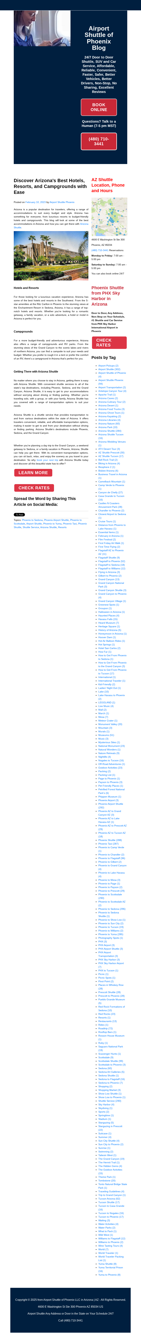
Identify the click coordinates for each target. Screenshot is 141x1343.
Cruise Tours (107, 521)
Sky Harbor (106, 1104)
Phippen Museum (109, 796)
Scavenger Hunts (109, 1053)
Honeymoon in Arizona (112, 633)
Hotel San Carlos (109, 648)
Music (103, 738)
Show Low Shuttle (110, 1093)
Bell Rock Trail (108, 459)
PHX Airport (106, 945)
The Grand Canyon (111, 1158)
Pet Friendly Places (110, 785)
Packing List (106, 775)
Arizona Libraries (109, 420)
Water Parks (106, 1227)
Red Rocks (106, 1014)
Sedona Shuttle (108, 1075)
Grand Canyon (109, 579)
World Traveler (108, 1253)
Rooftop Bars (107, 1032)
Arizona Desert (108, 405)
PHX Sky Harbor (109, 959)
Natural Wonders (109, 749)
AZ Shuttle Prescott (111, 452)
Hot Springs (106, 644)
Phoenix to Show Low (112, 919)
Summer (104, 1137)
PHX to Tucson (108, 970)
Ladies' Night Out (109, 688)
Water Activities (108, 1224)
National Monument (111, 746)
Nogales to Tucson (111, 760)
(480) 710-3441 (99, 141)
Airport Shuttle (34, 523)
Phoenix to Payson (110, 887)
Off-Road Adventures (111, 764)
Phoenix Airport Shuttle (56, 520)
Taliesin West (107, 1155)
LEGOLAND (106, 702)
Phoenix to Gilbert (110, 861)
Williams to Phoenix (110, 1242)
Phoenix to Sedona (32, 520)
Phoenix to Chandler (111, 854)
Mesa (103, 717)
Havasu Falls (108, 619)
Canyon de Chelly (110, 492)
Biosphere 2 (106, 467)
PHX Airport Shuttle (110, 948)
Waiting (104, 1220)
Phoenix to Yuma (52, 523)
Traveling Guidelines (111, 1191)
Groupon (105, 608)
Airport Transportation (112, 387)
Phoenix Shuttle (110, 840)
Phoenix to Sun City (110, 923)
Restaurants (107, 1021)
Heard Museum (108, 622)
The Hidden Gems (110, 1166)
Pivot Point (106, 981)
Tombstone (107, 1180)
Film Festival (107, 539)
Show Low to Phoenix (112, 1097)
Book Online (99, 107)
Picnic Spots (106, 977)
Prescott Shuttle (109, 992)
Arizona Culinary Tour (112, 401)
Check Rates (34, 487)
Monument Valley (110, 724)
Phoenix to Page (109, 883)
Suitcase (104, 1133)
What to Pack (107, 1231)
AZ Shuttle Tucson (110, 456)
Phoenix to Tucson (111, 927)
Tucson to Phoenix (111, 1216)
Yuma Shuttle (107, 1263)
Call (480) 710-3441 (70, 1320)
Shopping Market (109, 1090)
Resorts (62, 527)
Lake (103, 691)
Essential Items (108, 532)
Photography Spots (110, 937)
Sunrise (104, 1148)
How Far (104, 651)
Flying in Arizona (109, 572)
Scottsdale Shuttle (110, 1061)
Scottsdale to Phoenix (112, 1064)
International (107, 677)
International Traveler (111, 680)
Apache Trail (107, 394)
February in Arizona (110, 535)
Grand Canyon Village (112, 601)
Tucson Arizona (109, 1198)
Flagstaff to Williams (111, 568)
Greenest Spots (108, 604)
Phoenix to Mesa (109, 880)
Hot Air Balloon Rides (111, 641)
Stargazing (106, 1122)
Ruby (103, 1043)
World (103, 1249)
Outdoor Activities (110, 767)
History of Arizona (109, 630)
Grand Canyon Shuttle (112, 590)
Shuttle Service (31, 527)
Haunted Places (108, 615)
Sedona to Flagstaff (111, 1079)
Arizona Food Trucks (111, 409)
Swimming (105, 1151)
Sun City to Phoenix (110, 1144)
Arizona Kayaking (109, 416)
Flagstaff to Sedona (111, 564)
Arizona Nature (109, 423)
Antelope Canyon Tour (112, 391)
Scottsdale (105, 1057)
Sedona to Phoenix (110, 1082)
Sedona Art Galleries (111, 1072)
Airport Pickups (108, 365)
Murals (104, 731)
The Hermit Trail (109, 1162)
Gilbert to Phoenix (110, 575)
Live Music (106, 706)
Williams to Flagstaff (111, 1238)
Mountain (105, 727)
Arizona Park (107, 427)
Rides (103, 1024)
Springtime (106, 1115)
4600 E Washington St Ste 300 (56, 1306)
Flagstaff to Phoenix (111, 561)
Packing (104, 771)
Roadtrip (105, 1028)
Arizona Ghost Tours (111, 412)
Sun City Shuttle (109, 1140)
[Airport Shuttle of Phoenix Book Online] (42, 44)
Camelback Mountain (111, 481)
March (103, 713)
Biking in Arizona (109, 463)
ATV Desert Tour (109, 449)
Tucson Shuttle (109, 1202)
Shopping (105, 1086)
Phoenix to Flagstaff (111, 858)
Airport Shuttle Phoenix (62, 202)
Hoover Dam (107, 637)
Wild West (105, 1234)
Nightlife (104, 756)
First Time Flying (109, 546)
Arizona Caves (108, 398)
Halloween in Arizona (111, 612)
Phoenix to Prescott (111, 890)
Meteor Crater (107, 720)
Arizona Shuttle (48, 527)
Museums (106, 735)
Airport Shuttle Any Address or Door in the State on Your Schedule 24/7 (71, 1313)
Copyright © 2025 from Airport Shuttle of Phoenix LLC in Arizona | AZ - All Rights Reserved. (70, 1299)
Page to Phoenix (109, 778)
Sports (103, 1111)
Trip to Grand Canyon (112, 1195)
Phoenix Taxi (70, 523)
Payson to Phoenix (110, 782)
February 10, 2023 (35, 202)
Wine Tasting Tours (110, 1245)
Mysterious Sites (109, 742)
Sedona (105, 1068)
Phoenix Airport (108, 800)
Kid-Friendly (106, 684)
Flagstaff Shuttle (109, 557)
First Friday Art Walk (111, 543)
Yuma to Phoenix (109, 1274)
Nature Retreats (109, 753)
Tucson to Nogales (111, 1213)
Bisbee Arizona (108, 470)
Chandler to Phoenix (111, 510)
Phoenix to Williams (110, 930)
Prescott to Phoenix (111, 995)
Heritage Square (109, 626)
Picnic (103, 974)
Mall (102, 709)
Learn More (33, 472)
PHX (102, 941)
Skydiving (105, 1108)
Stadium (104, 1119)
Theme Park (107, 1177)
